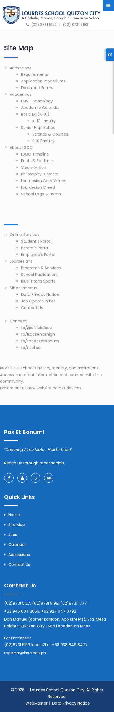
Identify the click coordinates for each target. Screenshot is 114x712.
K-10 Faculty (44, 121)
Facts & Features (37, 161)
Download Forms (37, 87)
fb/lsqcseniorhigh (38, 334)
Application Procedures (43, 81)
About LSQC (21, 147)
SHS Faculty (43, 141)
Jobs (12, 534)
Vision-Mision (33, 167)
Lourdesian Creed (38, 187)
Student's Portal (36, 241)
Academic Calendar (40, 107)
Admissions (20, 68)
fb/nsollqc (31, 347)
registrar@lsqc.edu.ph (25, 653)
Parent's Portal (35, 248)
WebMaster (36, 703)
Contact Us (32, 307)
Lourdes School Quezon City (51, 15)
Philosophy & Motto (39, 174)
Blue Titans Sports (38, 281)
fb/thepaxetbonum (40, 341)
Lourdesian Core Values (43, 180)
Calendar (17, 544)
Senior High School (38, 127)
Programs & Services (41, 268)
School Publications (39, 274)
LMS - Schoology (37, 101)
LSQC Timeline (35, 154)
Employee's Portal (38, 254)
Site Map (16, 524)
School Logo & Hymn (41, 194)
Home (14, 514)
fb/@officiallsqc (36, 327)
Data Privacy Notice (40, 294)
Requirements (34, 74)
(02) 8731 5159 (44, 24)
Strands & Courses (50, 134)
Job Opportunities (38, 301)
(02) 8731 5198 (75, 24)
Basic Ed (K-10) (35, 114)
